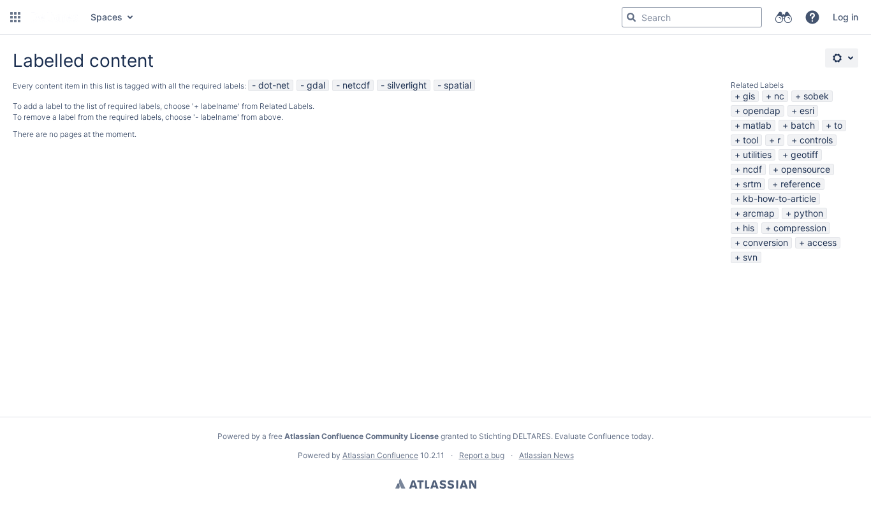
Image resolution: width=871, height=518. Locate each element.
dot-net (273, 85)
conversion (765, 242)
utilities (757, 154)
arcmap (759, 213)
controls (816, 139)
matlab (757, 125)
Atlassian (435, 483)
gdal (316, 85)
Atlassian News (546, 455)
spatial (457, 85)
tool (750, 139)
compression (799, 227)
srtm (752, 183)
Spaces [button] (106, 16)
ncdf (752, 169)
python (808, 213)
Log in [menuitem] (845, 16)
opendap (761, 110)
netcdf (356, 85)
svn (750, 257)
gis (749, 95)
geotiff (804, 154)
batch (803, 125)
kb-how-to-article (779, 198)
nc (779, 95)
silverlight (407, 85)
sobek (816, 95)
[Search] (631, 17)
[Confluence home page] (54, 17)
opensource (805, 169)
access (822, 242)
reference (800, 183)
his (748, 227)
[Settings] (841, 58)
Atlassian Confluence (380, 455)
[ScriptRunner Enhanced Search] (783, 17)
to (838, 125)
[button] (15, 17)
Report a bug (481, 455)
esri (807, 110)
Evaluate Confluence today (603, 436)
